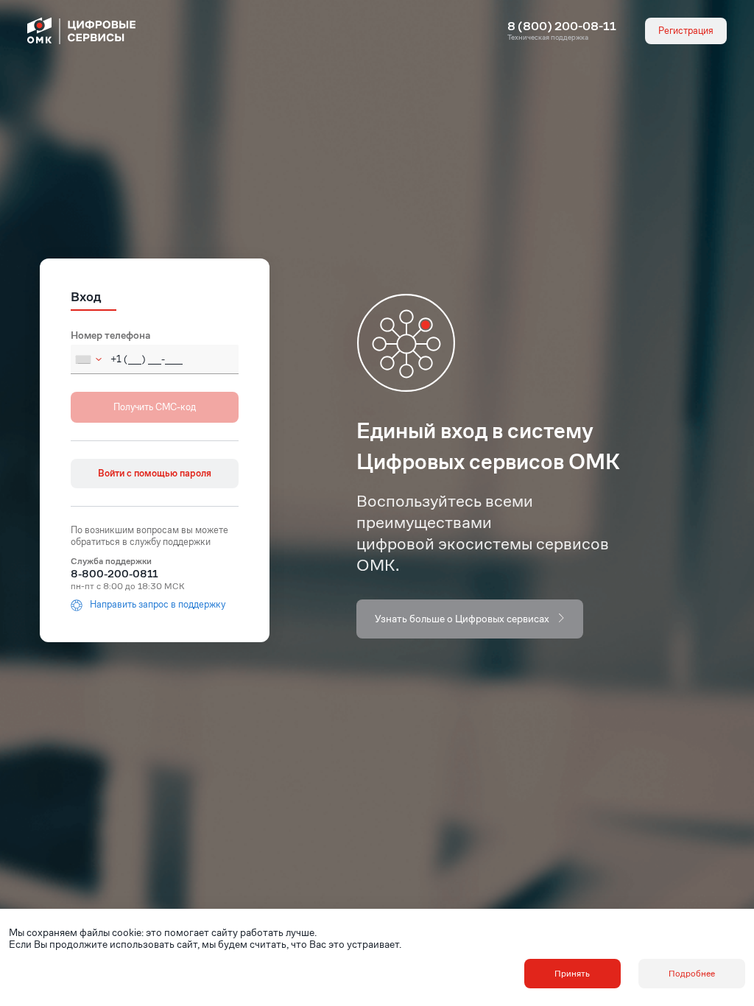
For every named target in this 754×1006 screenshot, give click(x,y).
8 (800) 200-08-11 (561, 26)
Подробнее (692, 973)
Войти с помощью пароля (154, 473)
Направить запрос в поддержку (157, 605)
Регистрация (686, 30)
